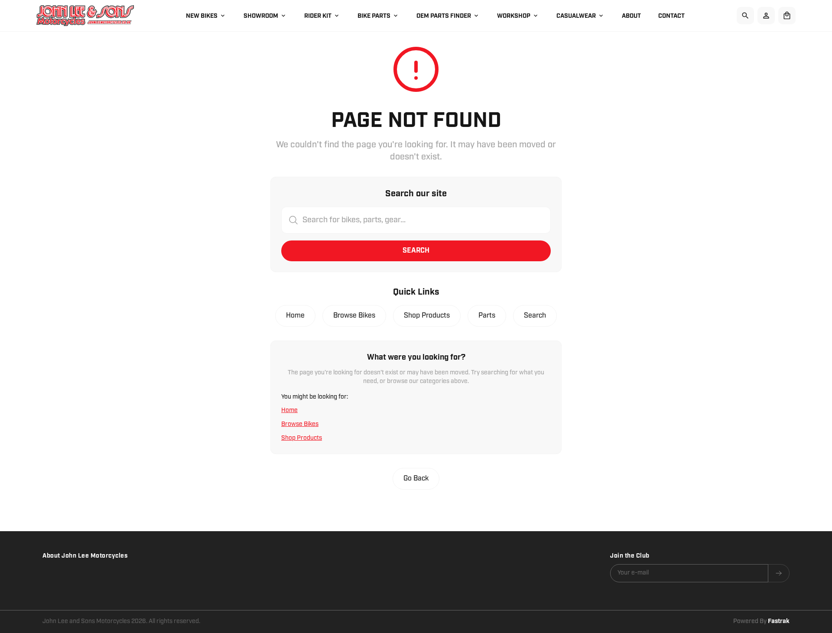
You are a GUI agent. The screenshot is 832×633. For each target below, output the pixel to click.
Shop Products (427, 315)
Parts (486, 315)
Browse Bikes (354, 315)
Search (416, 250)
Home (295, 315)
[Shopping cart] (787, 15)
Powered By (761, 621)
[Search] (745, 15)
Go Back (416, 478)
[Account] (766, 15)
